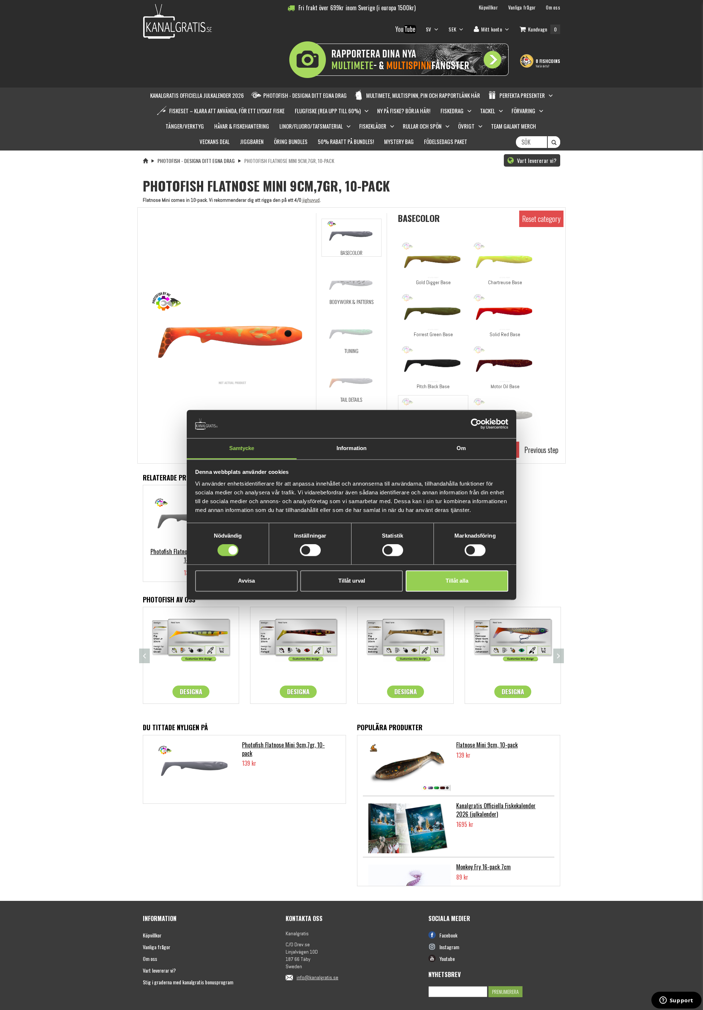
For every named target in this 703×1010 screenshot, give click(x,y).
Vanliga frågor (156, 947)
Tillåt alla (457, 581)
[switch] (310, 550)
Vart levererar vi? (536, 160)
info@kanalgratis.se (317, 977)
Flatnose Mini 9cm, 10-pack (487, 744)
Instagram (449, 947)
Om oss (150, 958)
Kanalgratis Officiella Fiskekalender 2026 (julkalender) (496, 809)
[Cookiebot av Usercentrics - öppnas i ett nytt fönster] (476, 424)
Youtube (447, 958)
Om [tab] (461, 448)
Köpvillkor (152, 935)
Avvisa (246, 581)
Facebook (448, 935)
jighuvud (310, 200)
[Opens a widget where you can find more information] (676, 1001)
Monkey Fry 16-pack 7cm (483, 866)
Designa (191, 691)
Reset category (541, 218)
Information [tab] (351, 448)
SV (429, 29)
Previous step (541, 449)
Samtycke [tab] (241, 448)
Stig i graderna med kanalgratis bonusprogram (188, 982)
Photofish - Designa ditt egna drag (196, 160)
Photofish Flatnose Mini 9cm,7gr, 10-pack (283, 749)
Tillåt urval (351, 581)
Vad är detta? (542, 66)
